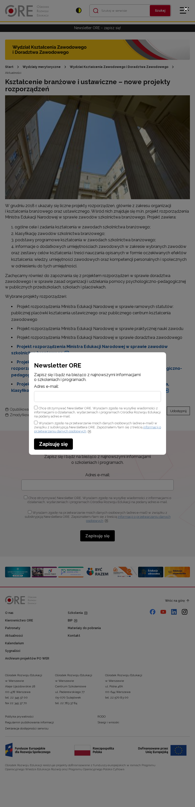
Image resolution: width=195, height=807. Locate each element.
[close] (186, 9)
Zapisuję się (53, 444)
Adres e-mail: (46, 386)
